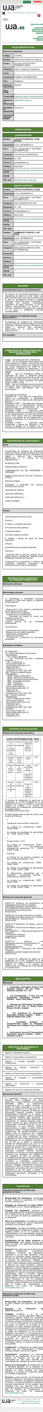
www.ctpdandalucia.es (14, 1288)
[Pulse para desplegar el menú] (2, 13)
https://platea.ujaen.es (23, 100)
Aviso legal (29, 1403)
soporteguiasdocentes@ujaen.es (31, 1401)
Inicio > (9, 12)
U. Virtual (27, 1)
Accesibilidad (21, 1403)
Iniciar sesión (38, 1)
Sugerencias (36, 1403)
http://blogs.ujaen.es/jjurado (25, 180)
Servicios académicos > (18, 12)
